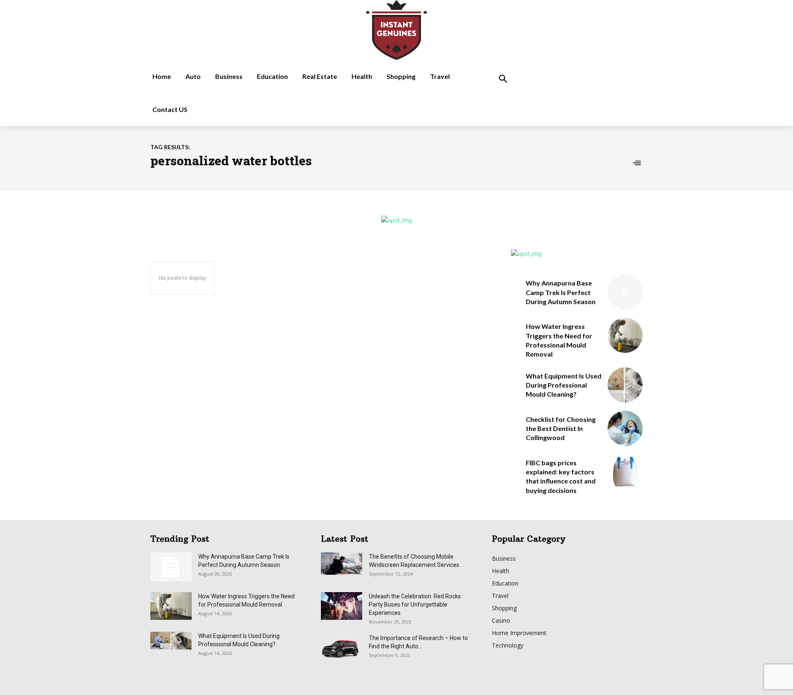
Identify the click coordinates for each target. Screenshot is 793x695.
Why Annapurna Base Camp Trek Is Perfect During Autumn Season (561, 292)
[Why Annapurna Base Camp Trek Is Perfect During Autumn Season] (625, 291)
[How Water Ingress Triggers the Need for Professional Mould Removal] (625, 335)
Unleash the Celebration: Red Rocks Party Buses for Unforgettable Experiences (415, 604)
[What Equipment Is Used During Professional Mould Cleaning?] (625, 384)
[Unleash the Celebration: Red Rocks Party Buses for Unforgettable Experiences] (341, 606)
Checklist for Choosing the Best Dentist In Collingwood (561, 428)
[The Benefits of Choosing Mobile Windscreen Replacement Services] (341, 563)
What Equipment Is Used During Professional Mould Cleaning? (563, 385)
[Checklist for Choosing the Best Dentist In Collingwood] (625, 428)
